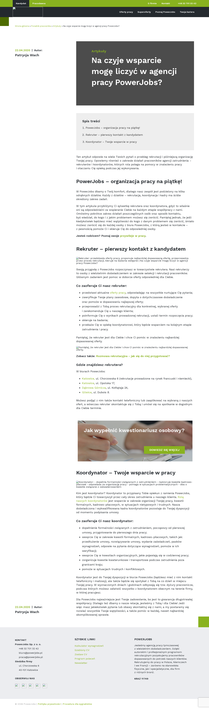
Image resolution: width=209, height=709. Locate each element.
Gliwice (87, 392)
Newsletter (81, 662)
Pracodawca (38, 3)
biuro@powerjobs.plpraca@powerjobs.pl (31, 655)
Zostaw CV (81, 654)
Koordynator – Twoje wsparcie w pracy (111, 141)
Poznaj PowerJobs (165, 12)
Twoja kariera (187, 12)
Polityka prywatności (50, 704)
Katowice (88, 383)
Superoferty (144, 12)
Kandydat (21, 3)
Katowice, (89, 378)
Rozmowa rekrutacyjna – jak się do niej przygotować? (133, 356)
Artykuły (57, 26)
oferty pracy (118, 292)
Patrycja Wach (27, 55)
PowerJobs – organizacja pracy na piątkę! (113, 127)
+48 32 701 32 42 (187, 3)
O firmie (152, 3)
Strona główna (22, 26)
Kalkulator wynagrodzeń (89, 645)
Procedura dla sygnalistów (77, 704)
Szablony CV (82, 650)
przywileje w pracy (133, 235)
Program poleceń (85, 658)
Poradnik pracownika (41, 26)
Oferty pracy (126, 12)
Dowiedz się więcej (164, 449)
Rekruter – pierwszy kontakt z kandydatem (114, 134)
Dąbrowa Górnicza (94, 387)
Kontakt (166, 3)
